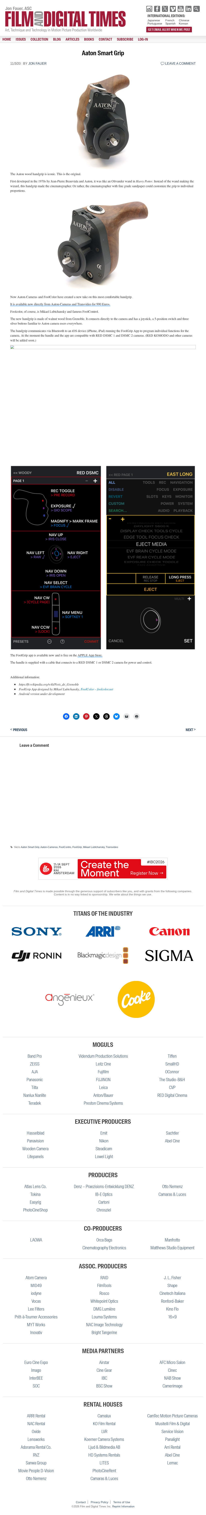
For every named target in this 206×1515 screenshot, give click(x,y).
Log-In (143, 39)
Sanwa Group (36, 1463)
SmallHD (172, 1064)
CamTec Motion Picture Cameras (172, 1416)
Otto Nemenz (172, 1186)
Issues (21, 39)
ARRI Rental (36, 1416)
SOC (36, 1386)
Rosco (104, 1293)
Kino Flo (172, 1309)
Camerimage (172, 1386)
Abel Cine (172, 1141)
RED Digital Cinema (172, 1095)
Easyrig (35, 1202)
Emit (103, 1133)
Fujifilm (103, 1072)
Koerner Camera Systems (104, 1439)
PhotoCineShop (35, 1210)
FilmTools (104, 1285)
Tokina (35, 1194)
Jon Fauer (37, 63)
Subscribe (125, 39)
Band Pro (35, 1056)
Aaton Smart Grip (30, 847)
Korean (183, 23)
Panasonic (35, 1080)
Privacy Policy (99, 1502)
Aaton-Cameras (49, 847)
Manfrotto (172, 1240)
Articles (72, 39)
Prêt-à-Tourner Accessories (36, 1317)
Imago (36, 1370)
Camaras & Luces (172, 1194)
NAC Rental (36, 1424)
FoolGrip (77, 847)
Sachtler (172, 1133)
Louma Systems (104, 1317)
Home (6, 39)
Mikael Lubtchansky (94, 847)
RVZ (36, 1455)
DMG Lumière (104, 1309)
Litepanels (35, 1156)
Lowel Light (104, 1156)
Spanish (170, 23)
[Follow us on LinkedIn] (188, 9)
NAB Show (172, 1378)
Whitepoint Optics (104, 1301)
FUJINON (103, 1080)
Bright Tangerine (104, 1332)
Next (191, 729)
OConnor (172, 1072)
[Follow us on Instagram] (149, 9)
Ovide (36, 1431)
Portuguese (154, 23)
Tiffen (172, 1056)
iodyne (36, 1293)
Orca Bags (104, 1240)
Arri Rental (172, 1447)
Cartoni (103, 1202)
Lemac (172, 1463)
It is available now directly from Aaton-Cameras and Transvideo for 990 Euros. (60, 304)
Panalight (172, 1439)
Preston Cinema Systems (103, 1103)
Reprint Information (123, 1506)
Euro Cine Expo (36, 1362)
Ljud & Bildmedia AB (104, 1447)
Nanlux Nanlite (34, 1095)
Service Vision (172, 1431)
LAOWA (36, 1240)
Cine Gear (104, 1370)
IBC (104, 1378)
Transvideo (112, 847)
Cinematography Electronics (104, 1248)
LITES (104, 1463)
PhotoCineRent (104, 1471)
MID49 (36, 1285)
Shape (172, 1285)
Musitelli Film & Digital (172, 1424)
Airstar (104, 1362)
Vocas (36, 1301)
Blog (57, 39)
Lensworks (36, 1439)
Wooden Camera (35, 1149)
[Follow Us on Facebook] (157, 9)
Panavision (35, 1141)
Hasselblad (35, 1133)
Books (89, 39)
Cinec (172, 1370)
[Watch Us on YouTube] (181, 9)
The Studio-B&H (172, 1080)
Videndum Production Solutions (103, 1056)
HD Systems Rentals (104, 1455)
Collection (39, 39)
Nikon (103, 1141)
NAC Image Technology (104, 1325)
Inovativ (36, 1332)
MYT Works (36, 1325)
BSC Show (104, 1386)
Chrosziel (104, 1210)
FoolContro (65, 847)
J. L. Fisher (172, 1278)
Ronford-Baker (172, 1301)
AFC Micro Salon (172, 1362)
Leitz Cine (103, 1064)
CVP (172, 1087)
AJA (35, 1072)
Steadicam (104, 1149)
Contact (105, 39)
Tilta (34, 1087)
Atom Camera (36, 1278)
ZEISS (34, 1064)
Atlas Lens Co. (35, 1186)
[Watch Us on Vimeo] (173, 9)
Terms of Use (121, 1502)
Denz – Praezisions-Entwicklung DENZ (104, 1186)
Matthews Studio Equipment (172, 1248)
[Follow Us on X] (165, 9)
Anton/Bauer (103, 1095)
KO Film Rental (104, 1424)
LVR (104, 1431)
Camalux (104, 1416)
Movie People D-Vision (36, 1471)
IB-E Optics (103, 1194)
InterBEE (36, 1378)
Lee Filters (36, 1309)
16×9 (172, 1317)
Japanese (153, 20)
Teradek (34, 1103)
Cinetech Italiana (172, 1293)
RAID (104, 1278)
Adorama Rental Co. (36, 1447)
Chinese (184, 20)
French (169, 20)
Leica (103, 1087)
